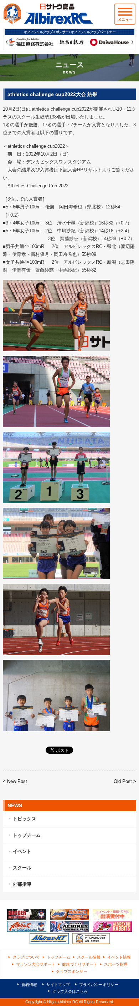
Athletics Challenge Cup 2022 (37, 185)
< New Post (15, 781)
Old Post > (125, 781)
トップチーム (27, 835)
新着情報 (29, 984)
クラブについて (26, 957)
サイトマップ (58, 984)
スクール (22, 867)
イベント (22, 851)
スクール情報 (89, 957)
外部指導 (22, 884)
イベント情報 (119, 957)
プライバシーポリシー (98, 984)
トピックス (24, 819)
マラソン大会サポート (35, 964)
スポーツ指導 (116, 964)
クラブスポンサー (71, 971)
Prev (6, 42)
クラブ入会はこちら (70, 991)
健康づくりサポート (79, 964)
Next (132, 42)
